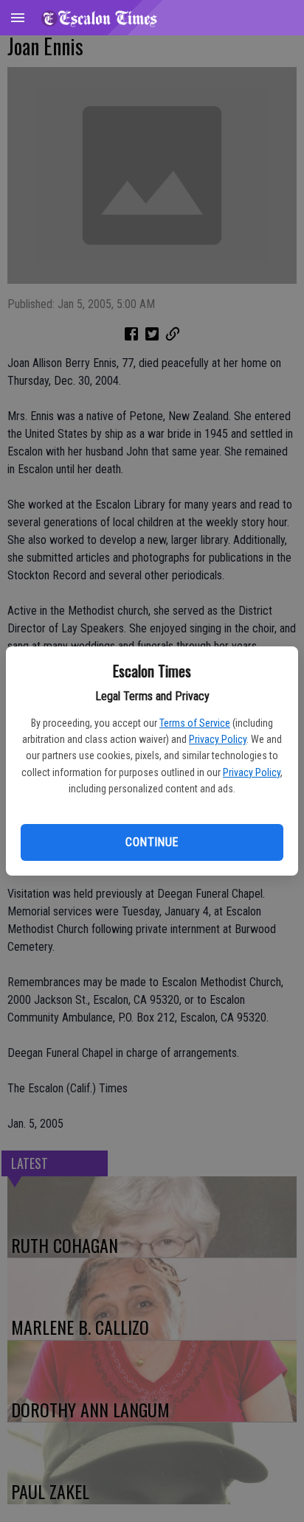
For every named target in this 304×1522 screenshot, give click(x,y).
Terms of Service (194, 723)
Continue (151, 842)
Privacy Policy (217, 739)
